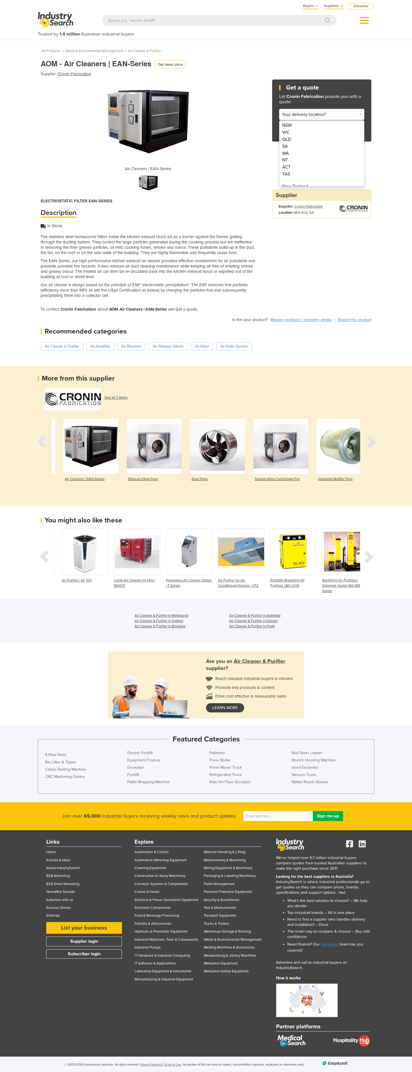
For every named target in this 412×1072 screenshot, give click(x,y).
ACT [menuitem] (286, 167)
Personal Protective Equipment (228, 892)
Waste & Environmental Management (94, 51)
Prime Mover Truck (225, 767)
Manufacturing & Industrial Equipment (164, 979)
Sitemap (52, 915)
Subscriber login (84, 954)
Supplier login (84, 941)
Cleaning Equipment (150, 868)
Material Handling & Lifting (224, 852)
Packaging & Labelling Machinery (230, 876)
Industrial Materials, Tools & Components (166, 939)
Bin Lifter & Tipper (61, 762)
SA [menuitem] (285, 146)
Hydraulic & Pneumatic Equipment (161, 931)
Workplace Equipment (221, 963)
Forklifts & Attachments (153, 923)
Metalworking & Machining (225, 860)
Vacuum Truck (303, 774)
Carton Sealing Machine (65, 769)
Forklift (133, 774)
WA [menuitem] (285, 153)
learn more (225, 707)
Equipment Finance (144, 760)
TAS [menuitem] (286, 174)
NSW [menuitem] (287, 125)
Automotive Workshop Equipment (161, 860)
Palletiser (217, 752)
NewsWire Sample (60, 892)
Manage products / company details (301, 319)
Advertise (360, 6)
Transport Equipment (220, 915)
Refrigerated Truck (225, 774)
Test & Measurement (220, 908)
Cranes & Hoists (147, 892)
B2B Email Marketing (62, 884)
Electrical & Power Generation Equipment (166, 900)
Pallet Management (219, 884)
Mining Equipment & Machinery (228, 868)
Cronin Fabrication (74, 73)
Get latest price (170, 64)
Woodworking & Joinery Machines (230, 955)
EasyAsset (330, 944)
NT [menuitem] (285, 160)
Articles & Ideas (58, 860)
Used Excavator (305, 767)
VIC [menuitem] (286, 132)
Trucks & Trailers (216, 923)
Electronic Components (153, 908)
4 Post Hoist (55, 754)
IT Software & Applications (155, 963)
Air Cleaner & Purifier (144, 51)
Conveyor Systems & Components (161, 884)
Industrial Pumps (148, 947)
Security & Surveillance (221, 900)
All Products (50, 51)
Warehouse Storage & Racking (227, 931)
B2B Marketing (58, 876)
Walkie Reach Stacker (309, 782)
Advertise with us (59, 900)
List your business (84, 928)
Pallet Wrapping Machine (148, 782)
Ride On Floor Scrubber (230, 782)
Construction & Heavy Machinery (160, 876)
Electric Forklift (140, 752)
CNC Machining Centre (65, 776)
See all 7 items (116, 397)
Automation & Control (151, 852)
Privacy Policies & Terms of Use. (161, 1064)
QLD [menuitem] (286, 139)
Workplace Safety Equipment (226, 971)
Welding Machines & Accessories (229, 947)
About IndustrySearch (63, 868)
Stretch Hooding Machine (313, 760)
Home (51, 852)
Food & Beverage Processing (157, 915)
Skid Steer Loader (306, 752)
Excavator (135, 767)
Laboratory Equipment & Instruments (163, 971)
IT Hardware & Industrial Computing (162, 955)
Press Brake (219, 760)
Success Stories (58, 908)
